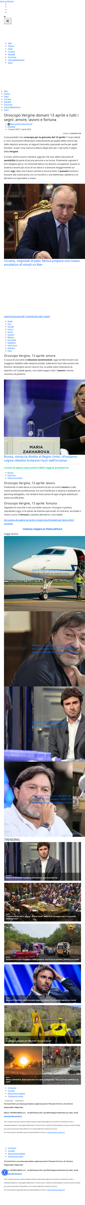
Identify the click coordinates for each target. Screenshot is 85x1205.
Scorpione (12, 340)
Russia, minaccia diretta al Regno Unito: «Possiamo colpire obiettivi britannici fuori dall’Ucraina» (40, 458)
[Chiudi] (7, 21)
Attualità (11, 54)
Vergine (11, 334)
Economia (12, 57)
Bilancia (11, 337)
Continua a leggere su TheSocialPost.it (42, 528)
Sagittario (12, 342)
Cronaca (11, 51)
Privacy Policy (9, 1101)
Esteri (10, 49)
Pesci (10, 350)
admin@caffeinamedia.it (13, 1116)
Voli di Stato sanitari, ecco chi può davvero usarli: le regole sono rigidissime (53, 573)
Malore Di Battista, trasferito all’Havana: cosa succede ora (50, 723)
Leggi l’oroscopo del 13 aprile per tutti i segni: (27, 316)
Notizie (8, 957)
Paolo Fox (12, 475)
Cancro (11, 329)
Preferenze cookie (15, 1096)
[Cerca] (5, 16)
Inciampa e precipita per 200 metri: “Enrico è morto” (29, 1041)
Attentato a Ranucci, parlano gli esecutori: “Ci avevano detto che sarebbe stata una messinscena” (52, 799)
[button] (4, 1172)
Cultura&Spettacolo (16, 60)
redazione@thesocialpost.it (56, 1132)
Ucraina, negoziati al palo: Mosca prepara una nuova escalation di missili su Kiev (42, 263)
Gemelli (11, 326)
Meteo (8, 1077)
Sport (10, 62)
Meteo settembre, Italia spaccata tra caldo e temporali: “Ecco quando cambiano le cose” (42, 1081)
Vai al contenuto (7, 1)
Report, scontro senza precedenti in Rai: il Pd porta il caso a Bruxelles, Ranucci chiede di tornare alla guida (54, 648)
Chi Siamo (12, 1088)
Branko (11, 472)
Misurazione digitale (16, 1093)
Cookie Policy (19, 1101)
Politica (11, 46)
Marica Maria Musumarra (21, 124)
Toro (9, 324)
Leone (10, 332)
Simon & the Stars (15, 478)
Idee (10, 43)
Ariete (10, 321)
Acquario (11, 348)
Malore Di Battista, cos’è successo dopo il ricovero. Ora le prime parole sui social (41, 1000)
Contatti (11, 1090)
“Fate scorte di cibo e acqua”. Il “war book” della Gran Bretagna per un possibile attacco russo (41, 917)
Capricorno (12, 345)
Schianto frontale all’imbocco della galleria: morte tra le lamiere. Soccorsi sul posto (42, 959)
